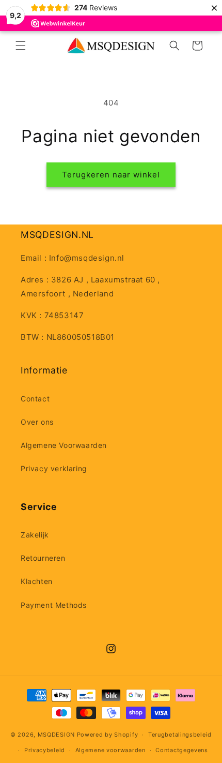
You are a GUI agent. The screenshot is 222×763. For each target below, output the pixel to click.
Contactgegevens (181, 750)
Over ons (37, 421)
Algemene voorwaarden (110, 750)
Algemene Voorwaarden (64, 445)
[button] (20, 45)
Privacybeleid (44, 750)
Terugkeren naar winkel (111, 174)
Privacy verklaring (54, 468)
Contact (35, 398)
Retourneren (43, 557)
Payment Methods (54, 605)
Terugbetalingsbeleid (180, 734)
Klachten (37, 581)
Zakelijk (35, 534)
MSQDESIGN (56, 734)
